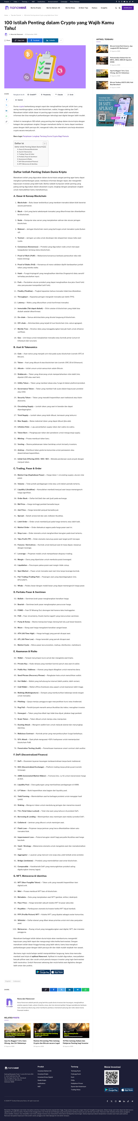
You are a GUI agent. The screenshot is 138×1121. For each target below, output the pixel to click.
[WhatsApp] (6, 116)
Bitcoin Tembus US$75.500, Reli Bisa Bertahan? (121, 83)
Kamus (94, 8)
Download (128, 8)
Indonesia (16, 981)
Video (15, 1)
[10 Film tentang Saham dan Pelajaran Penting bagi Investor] (76, 1030)
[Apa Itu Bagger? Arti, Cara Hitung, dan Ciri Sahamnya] (17, 1030)
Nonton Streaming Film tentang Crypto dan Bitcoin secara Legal (47, 1042)
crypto (21, 106)
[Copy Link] (6, 121)
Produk (6, 1)
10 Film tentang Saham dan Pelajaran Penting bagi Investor (75, 1042)
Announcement (53, 1)
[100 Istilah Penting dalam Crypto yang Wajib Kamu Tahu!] (45, 88)
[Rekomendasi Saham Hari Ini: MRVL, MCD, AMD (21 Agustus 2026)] (102, 60)
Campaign (64, 1)
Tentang (24, 1)
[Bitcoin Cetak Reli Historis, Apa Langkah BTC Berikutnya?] (102, 49)
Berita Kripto (36, 8)
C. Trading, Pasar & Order (26, 154)
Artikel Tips (83, 8)
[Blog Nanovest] (15, 7)
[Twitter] (6, 105)
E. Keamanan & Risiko (24, 159)
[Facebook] (6, 99)
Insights (104, 8)
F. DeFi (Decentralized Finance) (27, 161)
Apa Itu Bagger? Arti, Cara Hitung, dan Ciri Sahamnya (15, 1042)
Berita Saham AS (53, 8)
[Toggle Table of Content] (43, 143)
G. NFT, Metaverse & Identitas (27, 164)
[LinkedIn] (6, 110)
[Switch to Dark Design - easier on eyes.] (116, 8)
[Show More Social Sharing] (61, 40)
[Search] (119, 7)
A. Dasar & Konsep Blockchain (27, 149)
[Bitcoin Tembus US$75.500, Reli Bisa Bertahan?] (102, 85)
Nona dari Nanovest (17, 34)
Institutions (41, 1)
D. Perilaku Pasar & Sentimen (27, 156)
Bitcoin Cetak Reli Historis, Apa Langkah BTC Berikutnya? (121, 47)
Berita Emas (70, 8)
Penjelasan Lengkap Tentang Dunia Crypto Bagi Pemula (46, 136)
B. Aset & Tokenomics (24, 152)
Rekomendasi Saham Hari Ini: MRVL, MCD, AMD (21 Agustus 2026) (121, 60)
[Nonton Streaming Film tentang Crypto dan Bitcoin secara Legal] (47, 1030)
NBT (33, 1)
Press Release (74, 1)
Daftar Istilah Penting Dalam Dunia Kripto (30, 147)
